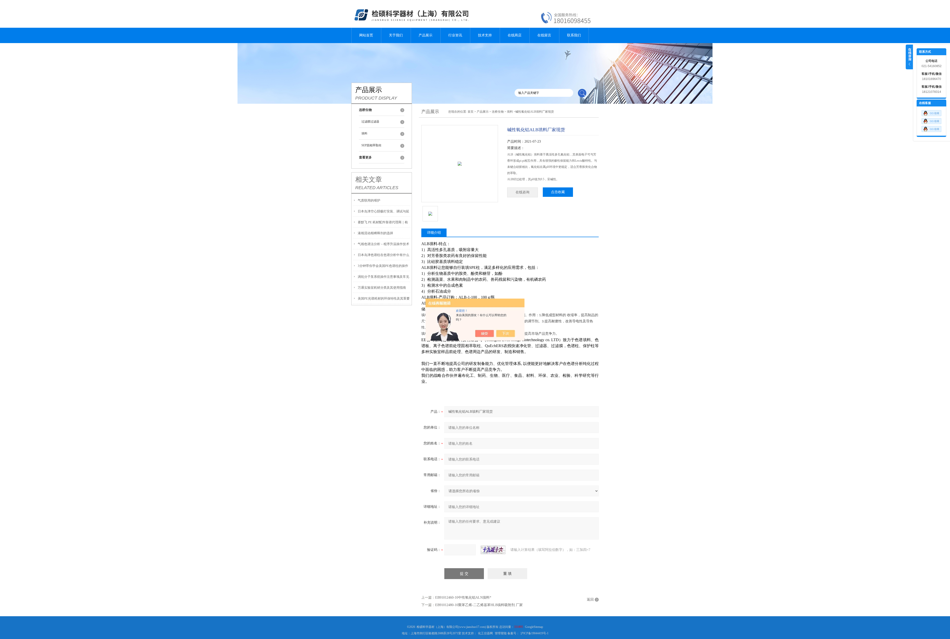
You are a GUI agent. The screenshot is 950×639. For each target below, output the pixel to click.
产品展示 (425, 35)
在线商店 (515, 35)
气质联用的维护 (369, 200)
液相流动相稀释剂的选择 (375, 233)
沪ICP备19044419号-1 (534, 633)
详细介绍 (434, 232)
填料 (364, 133)
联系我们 (574, 35)
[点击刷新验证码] (493, 550)
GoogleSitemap (534, 627)
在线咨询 (522, 192)
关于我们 (396, 35)
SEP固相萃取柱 (371, 145)
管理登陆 (501, 633)
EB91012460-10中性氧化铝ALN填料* (463, 597)
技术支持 (485, 35)
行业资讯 (455, 35)
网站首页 (366, 35)
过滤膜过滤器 (370, 121)
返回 (590, 599)
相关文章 (368, 179)
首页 (471, 111)
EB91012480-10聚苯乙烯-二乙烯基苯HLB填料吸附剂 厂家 (479, 605)
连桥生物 (498, 111)
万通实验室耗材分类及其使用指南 (382, 287)
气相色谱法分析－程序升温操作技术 (383, 244)
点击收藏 (558, 192)
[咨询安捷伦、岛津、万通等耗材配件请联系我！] (931, 120)
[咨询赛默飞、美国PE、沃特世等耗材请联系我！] (931, 112)
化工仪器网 (485, 633)
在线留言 (544, 35)
